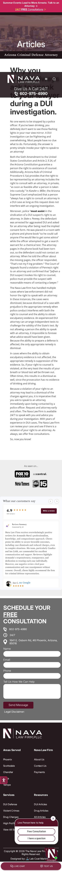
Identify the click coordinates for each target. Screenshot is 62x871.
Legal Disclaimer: (14, 711)
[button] (46, 79)
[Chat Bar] (31, 866)
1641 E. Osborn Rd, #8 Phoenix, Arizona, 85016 (33, 642)
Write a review (49, 511)
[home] (23, 79)
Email (6, 659)
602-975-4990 (18, 629)
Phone (7, 670)
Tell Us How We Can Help (19, 681)
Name (7, 648)
